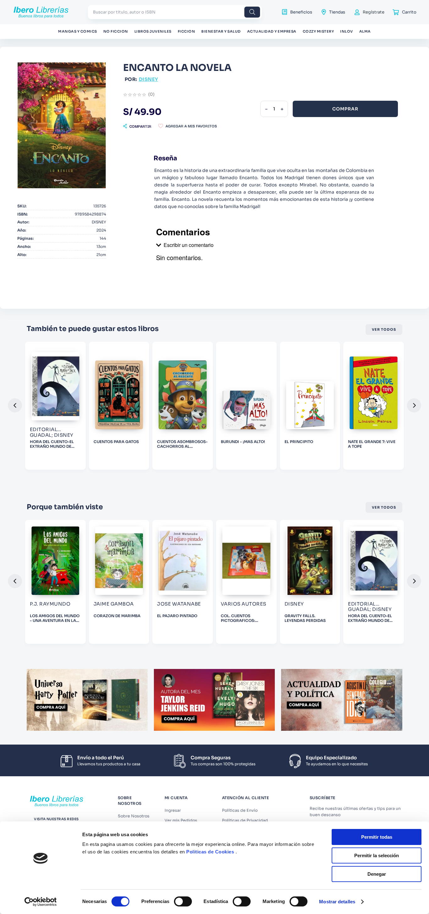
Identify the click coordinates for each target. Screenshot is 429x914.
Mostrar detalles (337, 901)
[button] (137, 126)
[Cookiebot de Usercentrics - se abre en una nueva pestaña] (40, 901)
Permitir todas (376, 837)
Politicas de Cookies (210, 851)
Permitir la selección (376, 855)
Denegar (376, 874)
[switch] (183, 901)
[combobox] (175, 12)
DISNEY (148, 79)
